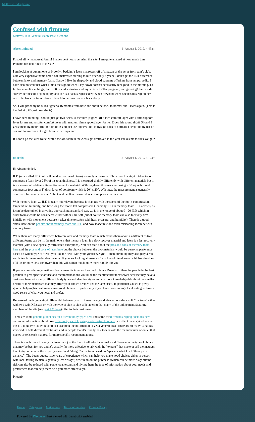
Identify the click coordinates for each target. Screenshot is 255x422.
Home (21, 407)
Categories (35, 407)
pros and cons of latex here (46, 249)
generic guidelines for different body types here (62, 316)
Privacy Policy (98, 407)
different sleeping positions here (130, 316)
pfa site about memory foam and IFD (59, 224)
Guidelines (53, 407)
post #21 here (52, 309)
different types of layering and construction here (85, 321)
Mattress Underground (16, 4)
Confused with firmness (41, 29)
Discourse (39, 416)
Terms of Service (74, 407)
